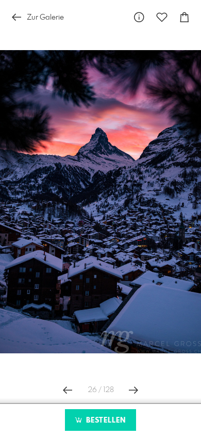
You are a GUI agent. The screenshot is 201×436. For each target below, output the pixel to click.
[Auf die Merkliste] (162, 17)
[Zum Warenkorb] (184, 17)
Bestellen (104, 420)
